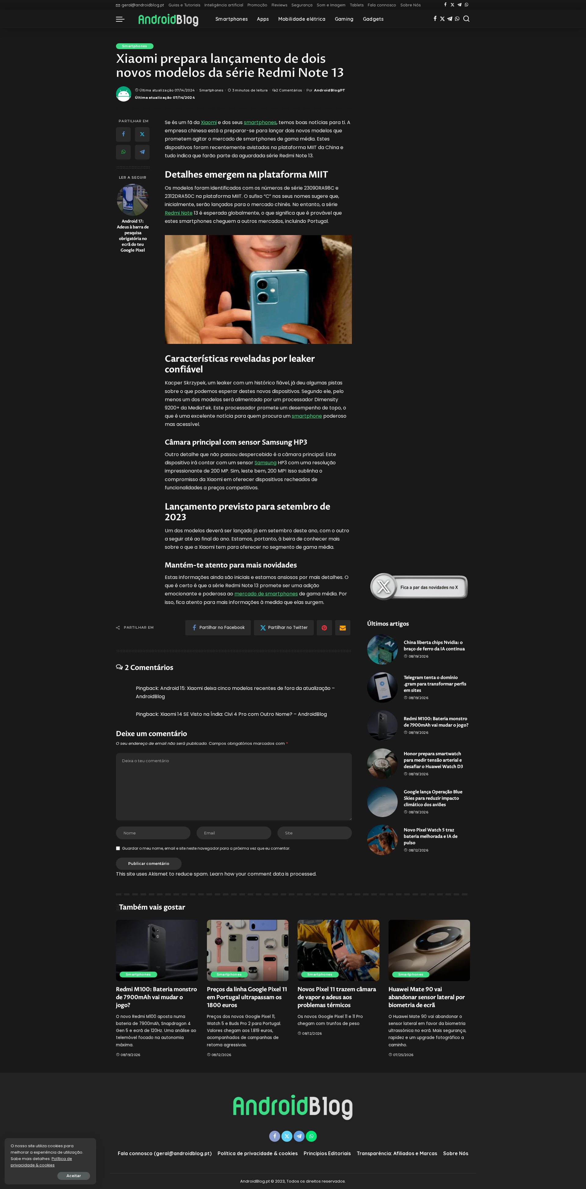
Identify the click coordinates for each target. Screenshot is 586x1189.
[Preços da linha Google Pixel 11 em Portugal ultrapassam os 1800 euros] (248, 950)
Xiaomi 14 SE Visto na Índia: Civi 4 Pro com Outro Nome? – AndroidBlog (243, 714)
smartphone (307, 416)
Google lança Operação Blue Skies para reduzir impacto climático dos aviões (433, 798)
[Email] (342, 627)
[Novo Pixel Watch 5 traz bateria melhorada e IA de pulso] (382, 840)
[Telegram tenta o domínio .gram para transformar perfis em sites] (382, 687)
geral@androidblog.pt (142, 4)
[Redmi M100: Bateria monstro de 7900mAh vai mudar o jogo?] (382, 725)
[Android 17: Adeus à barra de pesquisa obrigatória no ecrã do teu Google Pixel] (133, 200)
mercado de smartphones (266, 593)
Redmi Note (179, 212)
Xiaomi (209, 122)
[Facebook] (445, 5)
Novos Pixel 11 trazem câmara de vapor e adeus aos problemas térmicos (337, 997)
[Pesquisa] (466, 19)
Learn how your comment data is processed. (263, 873)
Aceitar (74, 1175)
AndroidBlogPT (329, 90)
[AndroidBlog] (168, 19)
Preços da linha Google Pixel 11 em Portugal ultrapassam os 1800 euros (247, 997)
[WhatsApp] (466, 5)
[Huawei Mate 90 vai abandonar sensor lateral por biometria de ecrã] (429, 950)
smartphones (260, 122)
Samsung (266, 462)
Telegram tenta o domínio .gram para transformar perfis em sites (435, 684)
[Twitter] (452, 5)
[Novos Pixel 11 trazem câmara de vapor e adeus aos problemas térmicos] (338, 950)
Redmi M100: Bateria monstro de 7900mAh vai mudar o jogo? (156, 997)
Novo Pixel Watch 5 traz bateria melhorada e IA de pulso (431, 836)
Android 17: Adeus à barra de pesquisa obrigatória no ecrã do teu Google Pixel (133, 236)
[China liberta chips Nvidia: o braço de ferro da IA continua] (382, 649)
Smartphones (134, 46)
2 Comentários (289, 90)
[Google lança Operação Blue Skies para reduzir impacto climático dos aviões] (382, 802)
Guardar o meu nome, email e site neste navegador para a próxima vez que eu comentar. (206, 848)
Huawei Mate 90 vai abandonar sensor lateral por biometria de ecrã (427, 997)
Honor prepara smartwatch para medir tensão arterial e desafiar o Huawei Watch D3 (433, 760)
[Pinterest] (324, 627)
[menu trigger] (123, 19)
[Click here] (418, 586)
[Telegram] (459, 5)
